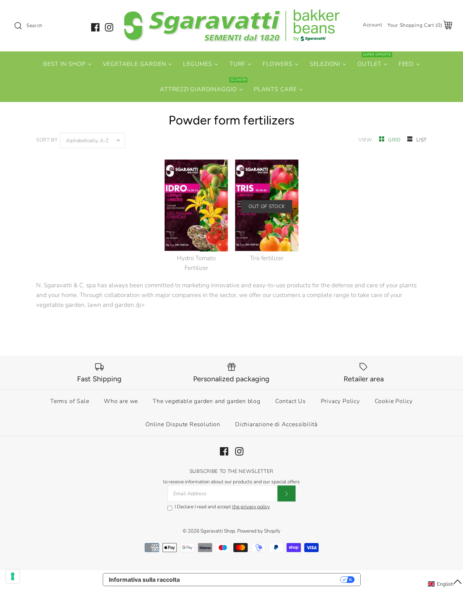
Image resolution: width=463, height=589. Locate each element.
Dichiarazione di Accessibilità (276, 424)
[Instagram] (109, 27)
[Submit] (286, 493)
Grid (395, 139)
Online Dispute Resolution (182, 424)
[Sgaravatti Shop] (231, 12)
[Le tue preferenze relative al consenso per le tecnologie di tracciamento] (13, 576)
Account (373, 24)
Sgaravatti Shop (217, 530)
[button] (445, 584)
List (421, 139)
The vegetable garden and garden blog (206, 401)
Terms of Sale (69, 401)
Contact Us (290, 401)
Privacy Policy (340, 401)
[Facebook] (95, 27)
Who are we (121, 401)
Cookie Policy (394, 401)
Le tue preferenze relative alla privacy (263, 579)
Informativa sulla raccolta (144, 579)
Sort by (47, 139)
